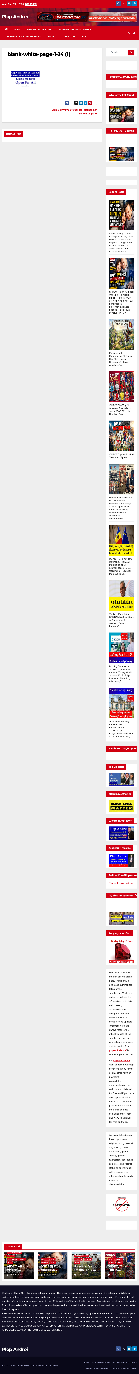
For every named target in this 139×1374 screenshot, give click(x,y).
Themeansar (53, 1365)
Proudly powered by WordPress (15, 1365)
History (87, 1259)
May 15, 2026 (83, 1275)
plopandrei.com (121, 1060)
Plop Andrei (15, 17)
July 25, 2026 (16, 1275)
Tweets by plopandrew (121, 883)
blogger (11, 1256)
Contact (52, 36)
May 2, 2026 (117, 1275)
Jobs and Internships (39, 29)
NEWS (10, 1263)
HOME (17, 29)
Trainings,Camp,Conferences (23, 36)
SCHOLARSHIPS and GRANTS (75, 29)
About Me (70, 36)
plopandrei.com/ (118, 1050)
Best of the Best (14, 1252)
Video (85, 36)
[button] (129, 33)
